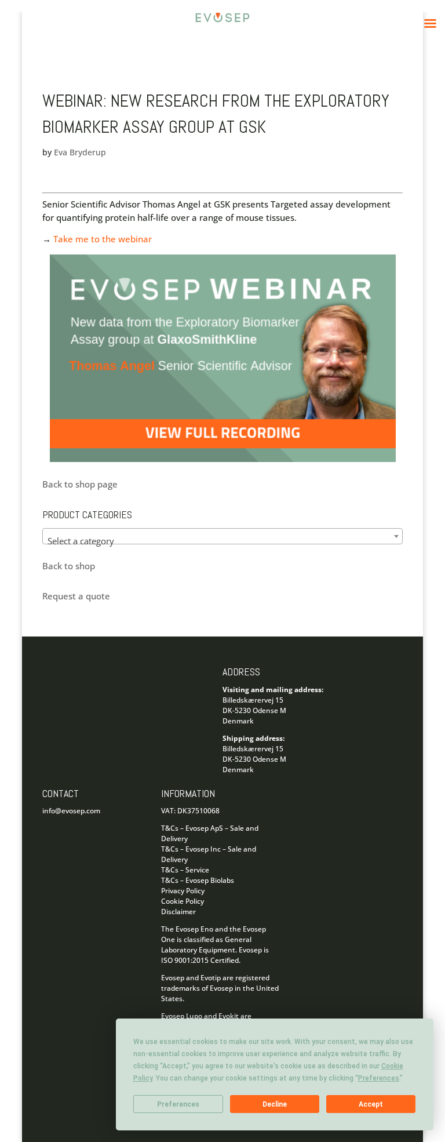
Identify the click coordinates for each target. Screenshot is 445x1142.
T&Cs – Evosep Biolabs (197, 880)
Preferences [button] (378, 1078)
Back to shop (68, 566)
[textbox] (222, 541)
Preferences (178, 1104)
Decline (274, 1104)
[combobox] (222, 536)
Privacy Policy (183, 891)
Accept (371, 1104)
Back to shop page (80, 484)
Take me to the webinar (102, 239)
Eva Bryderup (80, 152)
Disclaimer (178, 911)
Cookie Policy (182, 901)
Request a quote (76, 596)
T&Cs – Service (185, 870)
